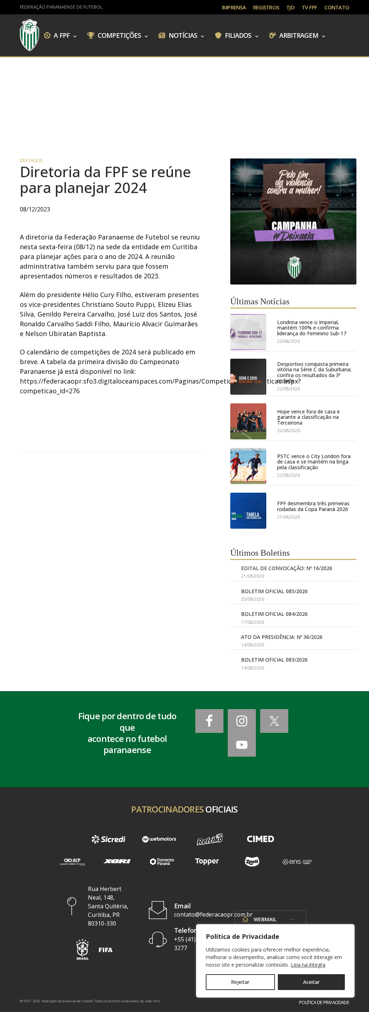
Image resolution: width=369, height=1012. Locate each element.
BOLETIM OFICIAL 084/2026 (274, 614)
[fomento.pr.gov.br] (162, 861)
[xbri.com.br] (117, 861)
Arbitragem (298, 35)
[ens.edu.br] (297, 861)
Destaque (31, 160)
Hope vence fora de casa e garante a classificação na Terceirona (308, 417)
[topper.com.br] (207, 861)
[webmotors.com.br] (159, 839)
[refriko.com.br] (210, 839)
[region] (275, 961)
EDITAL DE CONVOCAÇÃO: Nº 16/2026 (286, 568)
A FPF (61, 35)
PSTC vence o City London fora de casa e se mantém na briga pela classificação (314, 461)
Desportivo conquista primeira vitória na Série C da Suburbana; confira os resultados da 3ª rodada (314, 372)
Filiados (237, 35)
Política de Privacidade (324, 1002)
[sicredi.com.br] (108, 839)
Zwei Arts (152, 1001)
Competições (118, 35)
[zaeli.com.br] (252, 861)
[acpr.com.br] (72, 861)
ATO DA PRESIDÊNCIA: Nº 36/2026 (282, 637)
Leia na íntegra (308, 964)
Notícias (182, 35)
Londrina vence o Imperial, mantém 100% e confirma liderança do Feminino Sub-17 (311, 327)
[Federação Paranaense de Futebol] (29, 35)
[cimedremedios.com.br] (261, 839)
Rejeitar (240, 982)
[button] (82, 949)
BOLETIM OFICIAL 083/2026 (274, 659)
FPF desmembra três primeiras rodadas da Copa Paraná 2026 (313, 506)
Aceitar (311, 982)
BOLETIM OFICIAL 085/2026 (274, 591)
